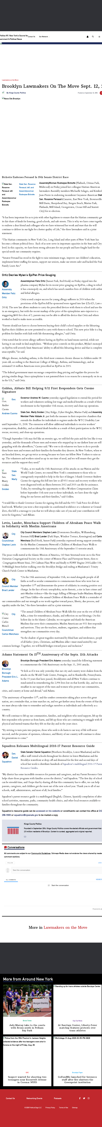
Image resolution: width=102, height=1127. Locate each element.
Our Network (43, 37)
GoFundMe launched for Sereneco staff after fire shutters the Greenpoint (77, 1079)
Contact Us (31, 37)
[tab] (11, 880)
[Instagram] (89, 1098)
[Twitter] (84, 1098)
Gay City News (77, 1021)
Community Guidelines (41, 853)
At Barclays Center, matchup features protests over (77, 1028)
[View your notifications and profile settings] (87, 36)
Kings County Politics (17, 93)
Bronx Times (27, 1021)
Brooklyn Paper (77, 1072)
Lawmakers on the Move (10, 80)
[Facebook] (80, 1098)
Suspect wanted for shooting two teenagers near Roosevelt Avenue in (27, 1079)
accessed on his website (48, 810)
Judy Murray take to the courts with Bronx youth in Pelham (27, 1028)
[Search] (93, 36)
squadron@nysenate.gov (26, 815)
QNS (27, 1072)
